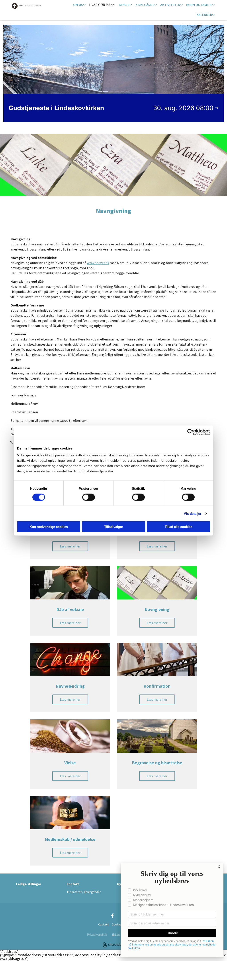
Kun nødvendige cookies (48, 527)
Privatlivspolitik (97, 934)
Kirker (124, 4)
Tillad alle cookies (178, 527)
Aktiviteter (170, 4)
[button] (70, 546)
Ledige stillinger (28, 884)
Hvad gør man (101, 4)
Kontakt (73, 884)
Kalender (204, 14)
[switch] (88, 497)
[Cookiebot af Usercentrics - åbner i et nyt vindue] (190, 432)
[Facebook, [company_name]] (112, 915)
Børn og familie (199, 4)
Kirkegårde (144, 4)
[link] (79, 5)
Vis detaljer (192, 513)
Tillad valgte (113, 527)
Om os (78, 4)
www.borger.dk (98, 263)
